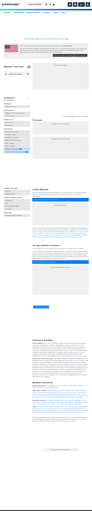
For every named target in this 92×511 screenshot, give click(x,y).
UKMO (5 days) (37, 237)
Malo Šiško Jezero (37, 410)
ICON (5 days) (71, 235)
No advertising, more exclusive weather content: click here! (46, 39)
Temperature (8, 200)
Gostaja (71, 406)
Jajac (42, 402)
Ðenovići (63, 397)
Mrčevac (75, 394)
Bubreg (60, 400)
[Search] (46, 4)
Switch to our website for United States (63, 55)
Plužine (54, 395)
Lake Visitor (83, 408)
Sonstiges (8, 212)
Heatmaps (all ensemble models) (16, 152)
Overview (7, 104)
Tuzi (46, 397)
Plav (44, 395)
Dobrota (54, 392)
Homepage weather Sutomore (13, 215)
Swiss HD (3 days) (44, 233)
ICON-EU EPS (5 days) (11, 131)
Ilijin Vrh (83, 400)
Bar (61, 390)
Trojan (58, 404)
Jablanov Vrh (36, 402)
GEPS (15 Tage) (10, 146)
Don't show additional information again (60, 449)
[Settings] (70, 4)
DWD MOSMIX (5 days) (76, 237)
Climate (56, 12)
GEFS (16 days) (10, 143)
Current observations (13, 197)
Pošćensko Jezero (71, 410)
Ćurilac (69, 397)
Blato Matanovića (51, 406)
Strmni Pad (35, 404)
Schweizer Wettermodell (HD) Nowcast (61, 233)
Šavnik (73, 397)
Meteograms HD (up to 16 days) (14, 113)
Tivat (42, 397)
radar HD (79, 345)
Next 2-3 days (9, 122)
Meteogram (42, 194)
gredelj (76, 404)
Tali (49, 404)
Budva (85, 390)
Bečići (69, 390)
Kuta (42, 394)
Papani (34, 387)
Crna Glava (65, 400)
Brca (38, 387)
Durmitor (72, 400)
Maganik (70, 402)
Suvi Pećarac (43, 404)
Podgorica (60, 395)
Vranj (53, 397)
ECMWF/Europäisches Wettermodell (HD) (56, 231)
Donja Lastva (61, 392)
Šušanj (81, 397)
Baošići (57, 390)
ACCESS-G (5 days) (60, 235)
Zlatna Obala (44, 387)
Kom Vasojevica (49, 402)
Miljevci (65, 385)
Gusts (6, 203)
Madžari (56, 387)
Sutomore (38, 397)
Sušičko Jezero (55, 412)
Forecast (7, 12)
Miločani (56, 394)
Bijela (73, 390)
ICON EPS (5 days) (10, 134)
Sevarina (79, 410)
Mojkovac (69, 394)
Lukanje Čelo (63, 402)
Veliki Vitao (64, 404)
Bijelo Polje (79, 390)
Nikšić (83, 394)
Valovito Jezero (65, 412)
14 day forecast (9, 116)
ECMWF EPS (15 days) (12, 137)
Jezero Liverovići (47, 408)
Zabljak (58, 397)
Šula (77, 397)
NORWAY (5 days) (82, 235)
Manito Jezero (48, 410)
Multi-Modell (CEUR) (48, 237)
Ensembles (8, 129)
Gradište (77, 400)
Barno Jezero (41, 406)
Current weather (11, 188)
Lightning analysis (10, 194)
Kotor (38, 394)
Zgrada (70, 385)
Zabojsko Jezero (75, 412)
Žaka (82, 412)
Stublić (48, 412)
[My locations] (53, 4)
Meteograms (9, 110)
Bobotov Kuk (53, 400)
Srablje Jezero (41, 412)
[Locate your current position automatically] (50, 4)
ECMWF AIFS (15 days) (76, 231)
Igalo (85, 392)
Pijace (63, 410)
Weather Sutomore (10, 106)
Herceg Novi (79, 392)
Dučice (68, 392)
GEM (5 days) (49, 235)
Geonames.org (67, 417)
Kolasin (34, 394)
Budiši (75, 385)
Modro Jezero (57, 410)
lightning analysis (65, 350)
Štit (80, 404)
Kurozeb (56, 402)
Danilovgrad (40, 392)
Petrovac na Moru (37, 395)
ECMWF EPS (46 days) (13, 149)
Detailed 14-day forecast (41, 307)
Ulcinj (49, 397)
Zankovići (59, 385)
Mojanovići (62, 394)
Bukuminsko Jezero (62, 406)
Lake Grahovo (67, 408)
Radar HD (8, 191)
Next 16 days (9, 125)
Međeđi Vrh (81, 402)
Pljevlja (49, 395)
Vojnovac (70, 404)
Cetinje (34, 392)
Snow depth (8, 209)
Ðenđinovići (80, 385)
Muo (79, 394)
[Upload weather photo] (75, 4)
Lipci (45, 394)
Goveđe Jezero (78, 406)
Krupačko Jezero (58, 408)
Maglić (76, 402)
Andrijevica (50, 390)
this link (69, 421)
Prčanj (71, 395)
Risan (75, 395)
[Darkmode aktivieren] (88, 4)
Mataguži (50, 394)
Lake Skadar (75, 408)
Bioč (47, 400)
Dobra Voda (48, 392)
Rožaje (79, 395)
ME (20, 3)
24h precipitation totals (12, 206)
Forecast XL (9, 119)
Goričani (73, 392)
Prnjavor (65, 395)
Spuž (83, 395)
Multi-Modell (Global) (62, 237)
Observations (19, 12)
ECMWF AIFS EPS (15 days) (13, 140)
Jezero (39, 408)
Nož (87, 402)
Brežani (51, 387)
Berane (64, 390)
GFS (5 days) (41, 235)
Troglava (53, 404)
